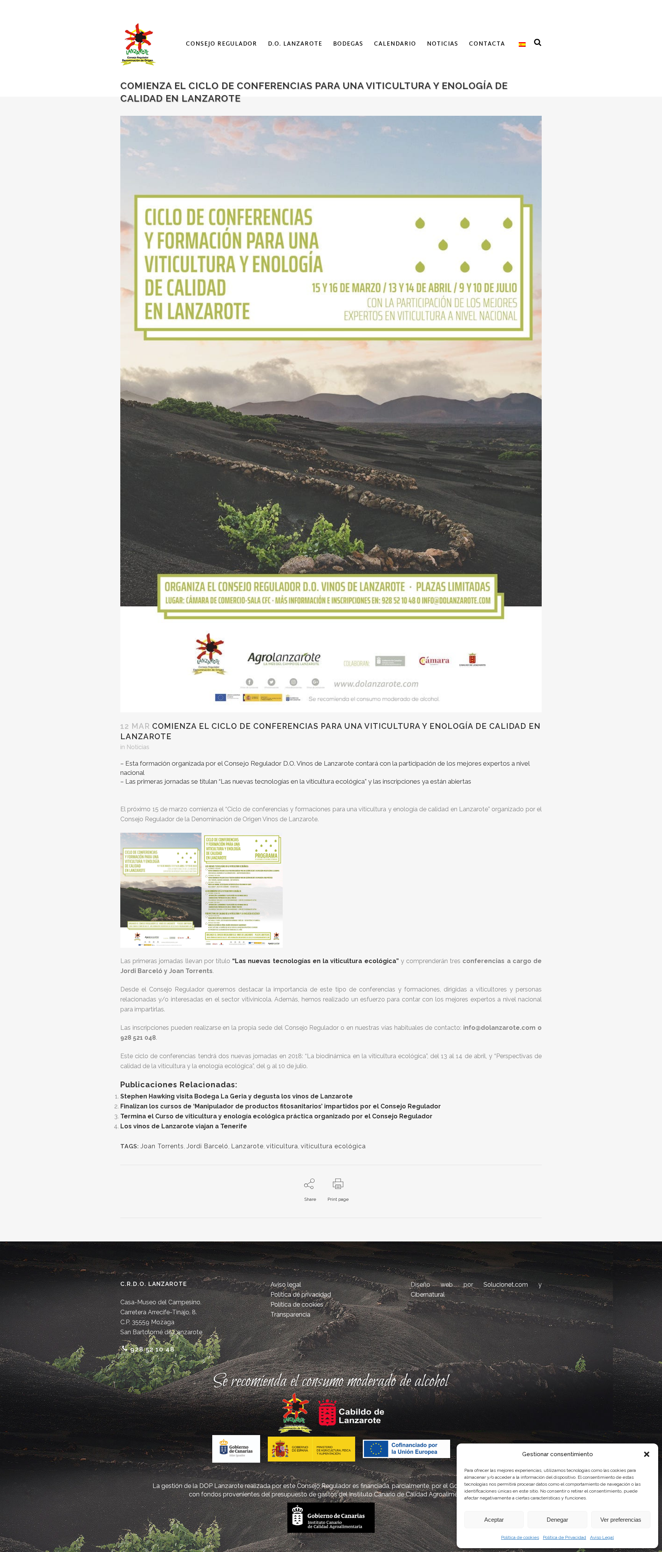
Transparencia (290, 1314)
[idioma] (520, 44)
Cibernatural (428, 1294)
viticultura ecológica (333, 1146)
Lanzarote (247, 1146)
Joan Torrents (162, 1146)
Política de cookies (520, 1537)
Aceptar (494, 1519)
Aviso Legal (602, 1537)
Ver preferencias (620, 1519)
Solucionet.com (505, 1284)
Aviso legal (285, 1284)
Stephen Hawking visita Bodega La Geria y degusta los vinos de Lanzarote (236, 1096)
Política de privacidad (300, 1294)
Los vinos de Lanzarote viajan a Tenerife (183, 1126)
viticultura (282, 1146)
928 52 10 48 (152, 1349)
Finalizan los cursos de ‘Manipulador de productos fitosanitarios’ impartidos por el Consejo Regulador (280, 1106)
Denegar (557, 1519)
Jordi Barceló (207, 1146)
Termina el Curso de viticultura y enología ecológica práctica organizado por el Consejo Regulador (276, 1116)
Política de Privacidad (564, 1537)
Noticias (137, 747)
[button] (647, 1454)
